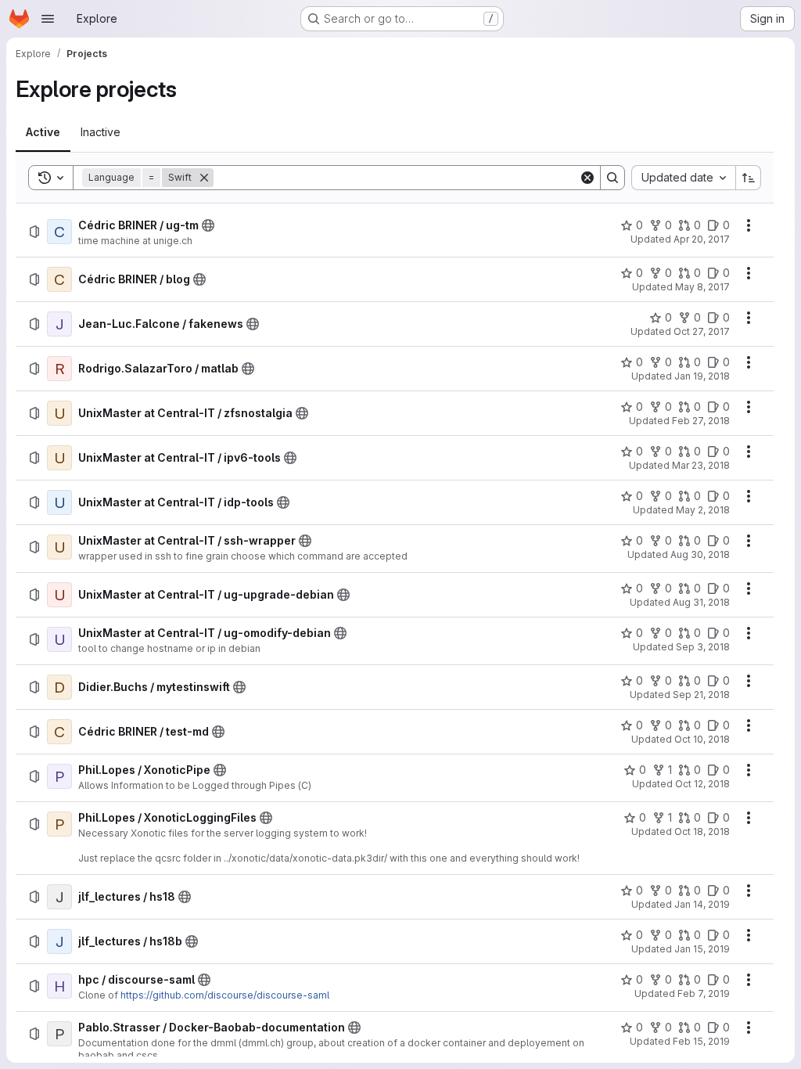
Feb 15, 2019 (701, 1041)
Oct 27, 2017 (701, 331)
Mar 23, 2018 (701, 465)
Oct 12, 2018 (702, 784)
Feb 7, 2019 (703, 993)
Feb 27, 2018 (701, 421)
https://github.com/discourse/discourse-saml (224, 995)
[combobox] (683, 177)
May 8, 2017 (702, 287)
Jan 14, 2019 (702, 904)
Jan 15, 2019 (702, 949)
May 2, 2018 (703, 510)
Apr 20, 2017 (701, 239)
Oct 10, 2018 (702, 739)
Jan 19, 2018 (702, 376)
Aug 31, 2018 (701, 602)
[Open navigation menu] (47, 18)
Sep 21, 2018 (701, 694)
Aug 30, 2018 (700, 554)
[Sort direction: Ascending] (748, 177)
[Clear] (587, 177)
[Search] (612, 177)
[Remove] (204, 177)
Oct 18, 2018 (702, 831)
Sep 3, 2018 (703, 647)
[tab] (43, 132)
